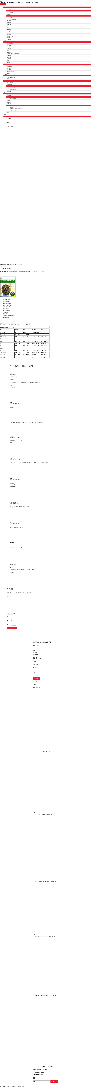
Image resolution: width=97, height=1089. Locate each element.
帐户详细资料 (10, 82)
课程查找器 (12, 12)
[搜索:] (41, 1081)
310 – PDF (17, 354)
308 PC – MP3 (35, 350)
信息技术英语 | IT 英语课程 (13, 53)
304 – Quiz (44, 341)
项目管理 (9, 58)
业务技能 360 (10, 36)
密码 (34, 673)
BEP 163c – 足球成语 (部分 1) (42, 995)
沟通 (8, 32)
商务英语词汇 (10, 43)
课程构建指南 (13, 89)
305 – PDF (17, 343)
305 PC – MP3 (35, 343)
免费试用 (9, 118)
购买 (8, 60)
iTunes (34, 648)
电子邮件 (35, 652)
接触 (8, 112)
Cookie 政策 (13, 110)
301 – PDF (17, 334)
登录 (8, 122)
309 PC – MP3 (35, 352)
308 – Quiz (43, 350)
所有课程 (9, 9)
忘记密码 (35, 684)
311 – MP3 (26, 357)
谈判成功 (9, 73)
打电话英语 (9, 66)
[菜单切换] (47, 7)
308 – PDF (17, 350)
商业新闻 (9, 47)
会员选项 (9, 91)
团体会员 (9, 102)
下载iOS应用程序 (11, 77)
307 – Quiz (43, 348)
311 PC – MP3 (35, 357)
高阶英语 (9, 37)
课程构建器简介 (13, 88)
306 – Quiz (43, 345)
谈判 (8, 26)
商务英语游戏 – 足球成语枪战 (42, 881)
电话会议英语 (13, 19)
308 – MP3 (26, 350)
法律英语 (9, 55)
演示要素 (9, 69)
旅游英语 (9, 29)
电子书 (5, 63)
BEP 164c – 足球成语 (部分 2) (42, 936)
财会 (8, 50)
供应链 (8, 62)
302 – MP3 (26, 336)
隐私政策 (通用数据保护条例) (16, 108)
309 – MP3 (26, 352)
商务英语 (6, 6)
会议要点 (9, 68)
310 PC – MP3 (35, 354)
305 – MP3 (26, 343)
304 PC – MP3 (35, 341)
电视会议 (12, 17)
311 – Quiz (43, 357)
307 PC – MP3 (35, 348)
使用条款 (9, 103)
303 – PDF (17, 339)
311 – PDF (17, 357)
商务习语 (9, 45)
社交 (8, 27)
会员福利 (9, 95)
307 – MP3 (26, 348)
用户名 (34, 667)
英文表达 (9, 20)
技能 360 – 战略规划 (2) (41, 1066)
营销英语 (9, 57)
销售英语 (9, 34)
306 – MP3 (26, 345)
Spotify (34, 650)
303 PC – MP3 (35, 339)
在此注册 (35, 682)
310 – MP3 (26, 354)
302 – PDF (17, 336)
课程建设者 (9, 84)
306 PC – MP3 (35, 345)
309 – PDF (17, 352)
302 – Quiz (43, 336)
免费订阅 (9, 100)
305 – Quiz (43, 343)
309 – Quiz (43, 352)
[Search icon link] (4, 130)
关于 (5, 92)
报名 (5, 114)
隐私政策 (12, 107)
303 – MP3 (26, 339)
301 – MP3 (26, 334)
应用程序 (6, 74)
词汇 (5, 40)
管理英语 (9, 31)
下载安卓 (9, 78)
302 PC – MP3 (35, 336)
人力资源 (9, 52)
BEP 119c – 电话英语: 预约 (41, 751)
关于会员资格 (10, 126)
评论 (8, 596)
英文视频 (9, 48)
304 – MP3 (26, 341)
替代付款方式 (13, 98)
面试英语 (9, 24)
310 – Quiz (43, 354)
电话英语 (9, 22)
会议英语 (9, 14)
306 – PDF (17, 345)
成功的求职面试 (10, 71)
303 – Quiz (44, 339)
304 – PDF (17, 341)
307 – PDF (17, 348)
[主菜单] (3, 4)
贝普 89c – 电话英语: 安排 (41, 814)
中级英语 (9, 39)
